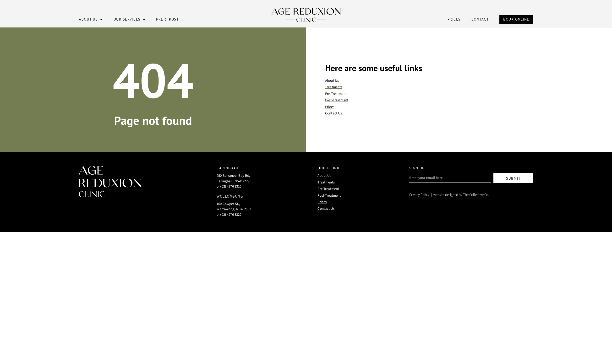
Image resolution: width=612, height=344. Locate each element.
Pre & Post (167, 19)
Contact (480, 19)
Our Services (127, 19)
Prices (454, 19)
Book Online (516, 19)
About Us (88, 19)
